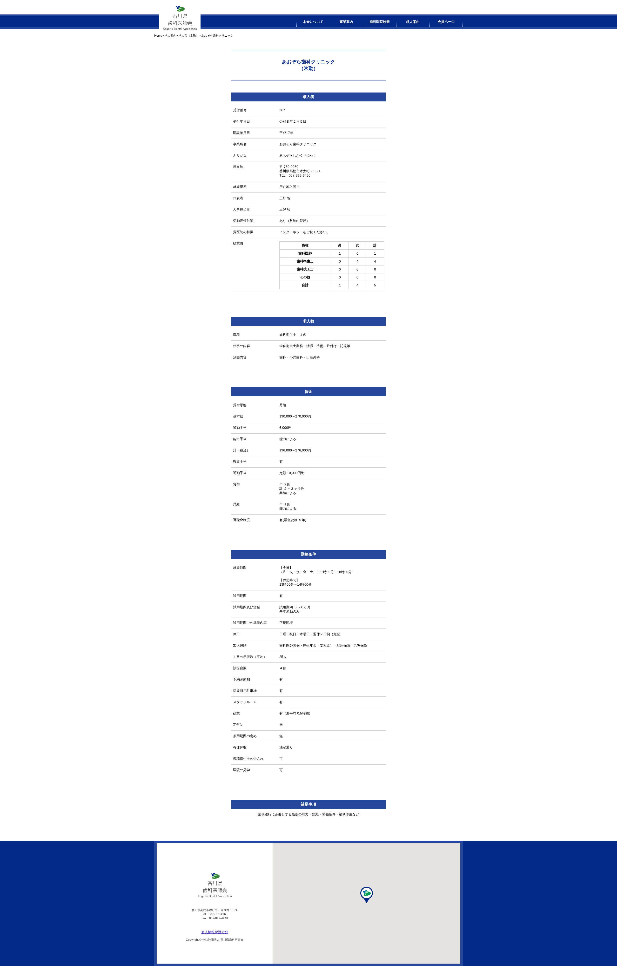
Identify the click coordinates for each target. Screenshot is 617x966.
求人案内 (413, 22)
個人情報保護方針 (214, 932)
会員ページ (446, 22)
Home (158, 35)
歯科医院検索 (379, 22)
